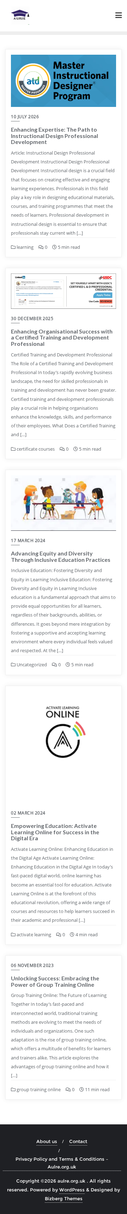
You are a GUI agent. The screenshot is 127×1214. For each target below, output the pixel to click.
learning (25, 247)
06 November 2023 (32, 965)
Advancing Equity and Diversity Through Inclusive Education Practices (60, 556)
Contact (78, 1141)
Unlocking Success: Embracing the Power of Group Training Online (55, 981)
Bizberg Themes (64, 1198)
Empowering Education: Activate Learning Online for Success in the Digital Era (55, 831)
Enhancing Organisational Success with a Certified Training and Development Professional (62, 337)
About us (46, 1141)
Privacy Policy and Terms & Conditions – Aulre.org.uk (62, 1163)
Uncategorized (31, 664)
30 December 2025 (32, 318)
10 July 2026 (25, 117)
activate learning (33, 934)
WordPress (72, 1189)
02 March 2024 (28, 813)
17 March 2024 (28, 540)
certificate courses (35, 449)
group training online (38, 1089)
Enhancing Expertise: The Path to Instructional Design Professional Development (54, 135)
